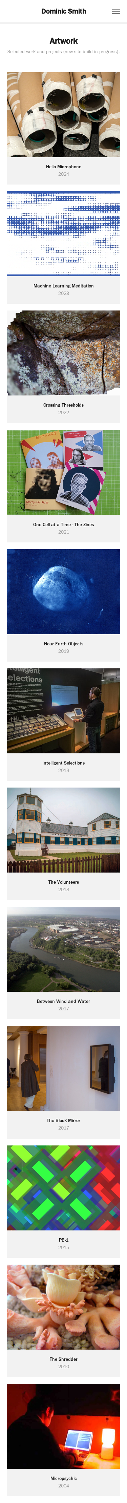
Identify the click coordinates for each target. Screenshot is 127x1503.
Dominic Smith (63, 11)
